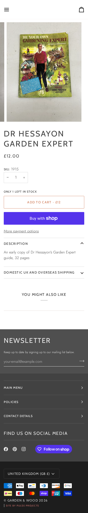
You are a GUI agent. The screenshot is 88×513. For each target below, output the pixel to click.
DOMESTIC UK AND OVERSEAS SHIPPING (39, 272)
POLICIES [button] (11, 402)
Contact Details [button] (18, 416)
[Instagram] (24, 449)
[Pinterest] (15, 449)
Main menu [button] (13, 387)
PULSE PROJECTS (28, 505)
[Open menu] (11, 9)
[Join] (80, 361)
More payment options (21, 231)
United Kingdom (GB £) (29, 474)
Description (16, 244)
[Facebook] (6, 449)
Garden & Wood (23, 500)
